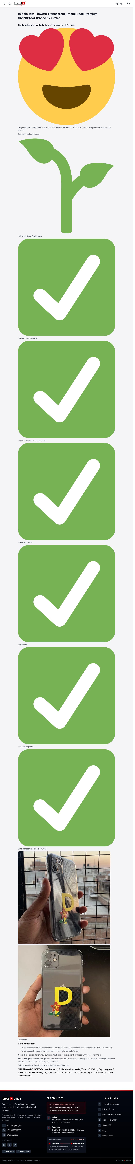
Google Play (24, 1151)
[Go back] (4, 3)
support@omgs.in (14, 1125)
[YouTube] (15, 1145)
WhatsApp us (12, 1135)
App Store (10, 1151)
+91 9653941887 (14, 1130)
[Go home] (9, 3)
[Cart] (128, 3)
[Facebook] (9, 1145)
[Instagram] (4, 1145)
